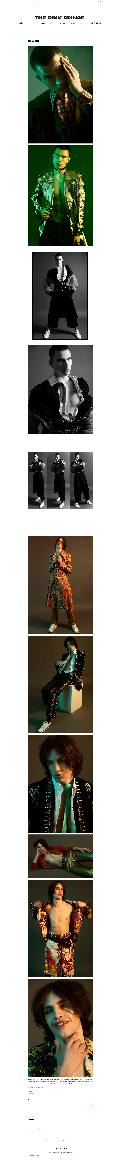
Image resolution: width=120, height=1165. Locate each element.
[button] (44, 23)
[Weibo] (56, 1149)
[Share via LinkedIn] (37, 1099)
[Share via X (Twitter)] (33, 1099)
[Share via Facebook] (28, 1099)
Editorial (30, 1091)
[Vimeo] (64, 1149)
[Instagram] (62, 1149)
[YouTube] (66, 1149)
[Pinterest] (60, 1149)
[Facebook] (58, 1149)
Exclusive (30, 1093)
